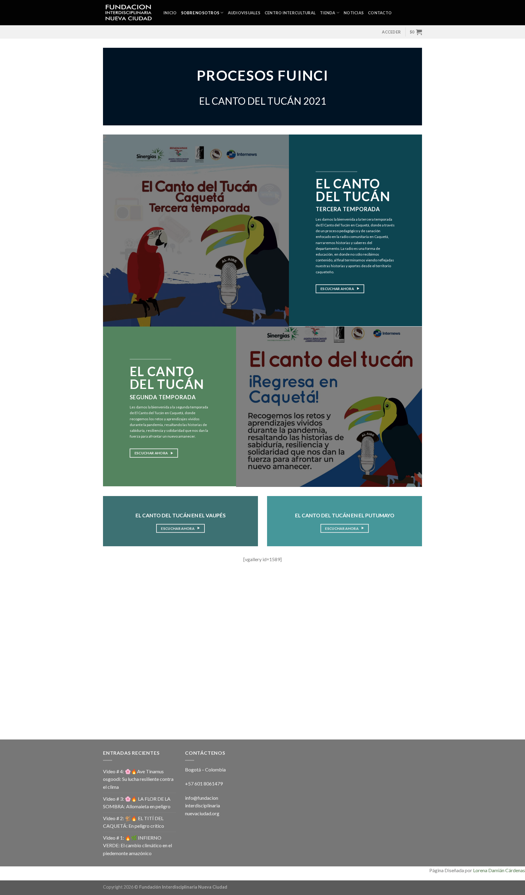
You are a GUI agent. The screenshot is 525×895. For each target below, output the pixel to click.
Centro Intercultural (290, 12)
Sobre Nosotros (200, 12)
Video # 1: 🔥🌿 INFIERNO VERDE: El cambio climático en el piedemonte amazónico (137, 845)
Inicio (170, 12)
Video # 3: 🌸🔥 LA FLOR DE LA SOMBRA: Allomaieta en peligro (136, 802)
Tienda (327, 12)
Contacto (380, 12)
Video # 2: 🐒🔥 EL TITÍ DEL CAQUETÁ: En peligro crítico (133, 822)
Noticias (354, 12)
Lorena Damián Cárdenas (499, 870)
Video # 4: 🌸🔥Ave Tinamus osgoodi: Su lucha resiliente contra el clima (138, 779)
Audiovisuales (244, 12)
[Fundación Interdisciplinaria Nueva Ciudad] (128, 13)
